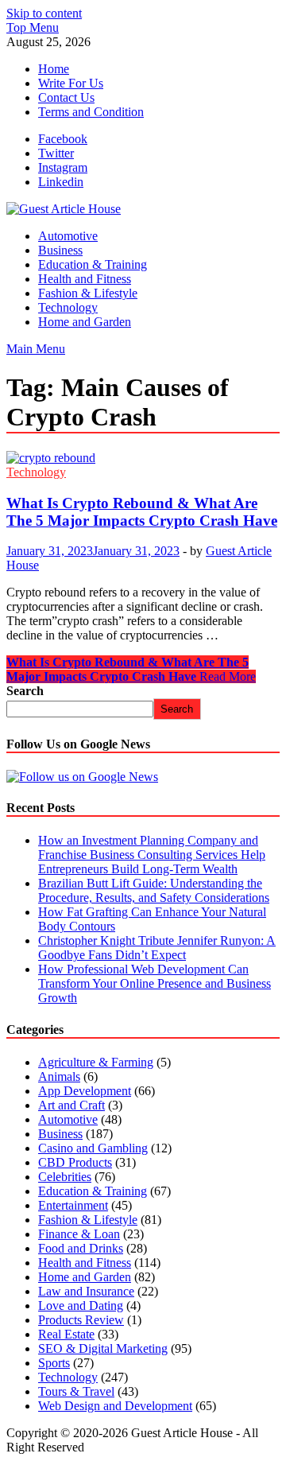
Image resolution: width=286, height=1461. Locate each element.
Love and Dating (80, 1305)
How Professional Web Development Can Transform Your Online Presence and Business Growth (154, 983)
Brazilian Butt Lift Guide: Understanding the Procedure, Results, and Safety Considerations (153, 890)
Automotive (68, 236)
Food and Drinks (80, 1248)
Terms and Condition (91, 112)
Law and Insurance (86, 1291)
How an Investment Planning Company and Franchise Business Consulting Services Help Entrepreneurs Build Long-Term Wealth (151, 854)
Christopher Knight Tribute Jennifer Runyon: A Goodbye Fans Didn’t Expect (157, 948)
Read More (131, 669)
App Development (84, 1091)
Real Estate (66, 1334)
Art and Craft (71, 1105)
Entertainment (73, 1205)
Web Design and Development (115, 1405)
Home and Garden (84, 321)
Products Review (81, 1320)
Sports (54, 1363)
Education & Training (92, 264)
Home (53, 69)
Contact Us (66, 97)
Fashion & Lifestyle (87, 293)
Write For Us (70, 83)
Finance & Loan (79, 1234)
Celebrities (64, 1176)
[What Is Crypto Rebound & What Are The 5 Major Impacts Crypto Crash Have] (143, 458)
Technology (68, 307)
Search (25, 690)
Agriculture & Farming (95, 1062)
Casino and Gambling (93, 1148)
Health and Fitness (84, 279)
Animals (59, 1076)
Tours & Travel (76, 1391)
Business (60, 250)
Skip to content (44, 13)
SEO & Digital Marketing (103, 1348)
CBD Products (75, 1162)
